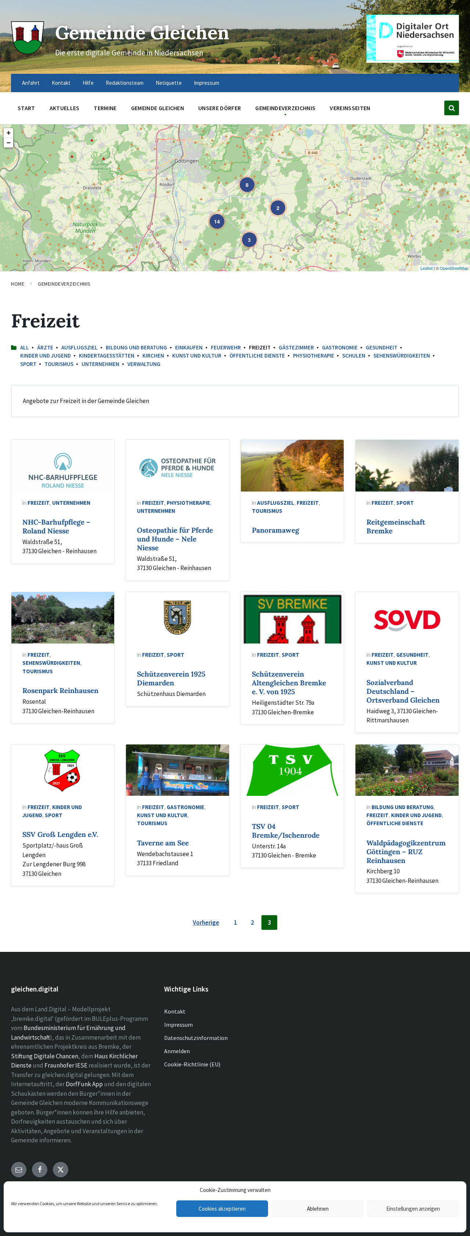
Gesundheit (381, 347)
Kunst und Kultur (196, 355)
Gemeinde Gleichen (142, 32)
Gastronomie (340, 347)
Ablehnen (318, 1208)
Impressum (178, 1024)
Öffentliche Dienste (257, 355)
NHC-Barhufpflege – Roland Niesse (56, 526)
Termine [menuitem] (105, 108)
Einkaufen (189, 347)
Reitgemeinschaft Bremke (395, 526)
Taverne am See (163, 842)
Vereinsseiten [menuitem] (350, 108)
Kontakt (174, 1011)
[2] (273, 202)
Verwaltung (143, 363)
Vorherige (206, 922)
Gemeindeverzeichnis (64, 283)
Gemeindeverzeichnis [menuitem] (285, 108)
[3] (244, 234)
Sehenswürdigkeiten (401, 355)
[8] (242, 179)
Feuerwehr (226, 347)
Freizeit (39, 502)
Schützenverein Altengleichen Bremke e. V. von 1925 (289, 683)
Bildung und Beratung (136, 347)
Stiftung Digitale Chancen (44, 1056)
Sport (28, 363)
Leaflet (426, 268)
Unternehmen (100, 363)
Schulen (353, 355)
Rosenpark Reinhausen (60, 690)
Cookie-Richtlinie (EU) (192, 1064)
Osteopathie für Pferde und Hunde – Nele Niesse (175, 539)
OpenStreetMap (454, 268)
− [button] (9, 142)
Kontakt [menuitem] (61, 82)
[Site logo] (27, 52)
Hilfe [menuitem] (88, 82)
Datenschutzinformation (196, 1037)
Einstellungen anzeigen (413, 1208)
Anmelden (177, 1051)
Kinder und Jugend (45, 355)
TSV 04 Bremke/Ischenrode (285, 831)
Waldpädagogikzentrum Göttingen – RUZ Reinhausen (406, 851)
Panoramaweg (275, 530)
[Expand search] (451, 108)
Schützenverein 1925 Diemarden (171, 678)
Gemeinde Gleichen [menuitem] (157, 108)
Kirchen (153, 355)
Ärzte (45, 347)
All (24, 347)
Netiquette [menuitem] (169, 82)
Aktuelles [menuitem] (65, 108)
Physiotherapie (313, 355)
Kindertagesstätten (106, 355)
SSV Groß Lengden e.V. (60, 834)
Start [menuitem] (26, 108)
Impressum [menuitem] (206, 82)
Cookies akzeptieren (222, 1208)
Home (17, 283)
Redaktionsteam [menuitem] (125, 82)
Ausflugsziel (79, 347)
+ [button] (9, 133)
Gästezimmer (296, 347)
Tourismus (58, 363)
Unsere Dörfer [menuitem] (219, 108)
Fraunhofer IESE (65, 1065)
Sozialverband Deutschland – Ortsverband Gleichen (403, 691)
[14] (212, 216)
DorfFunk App (84, 1084)
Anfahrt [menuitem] (31, 82)
